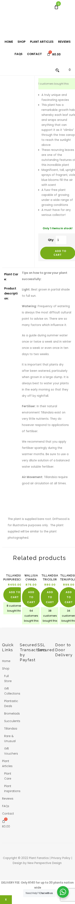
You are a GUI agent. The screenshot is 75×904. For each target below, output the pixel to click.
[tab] (11, 277)
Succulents (12, 721)
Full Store (8, 678)
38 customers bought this (50, 615)
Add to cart (14, 594)
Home (9, 42)
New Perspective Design (45, 863)
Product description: (11, 293)
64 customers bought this (31, 615)
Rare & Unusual (10, 738)
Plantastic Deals (11, 703)
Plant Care (7, 776)
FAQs (18, 54)
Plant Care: (11, 276)
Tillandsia (10, 729)
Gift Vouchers (11, 751)
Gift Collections (12, 691)
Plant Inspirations (12, 788)
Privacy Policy (61, 858)
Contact (34, 54)
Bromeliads (12, 714)
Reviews (64, 42)
